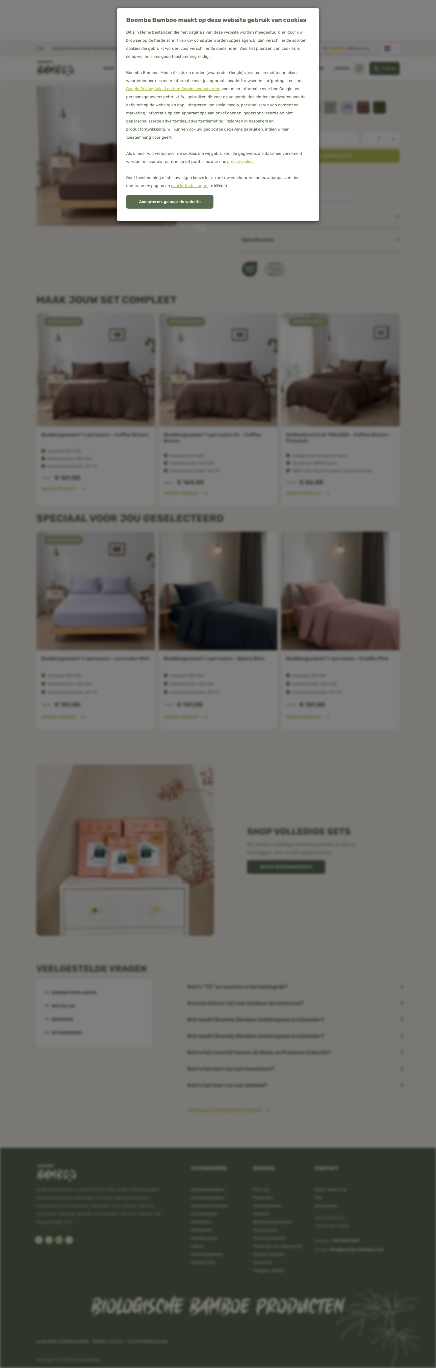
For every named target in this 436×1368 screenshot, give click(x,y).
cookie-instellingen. (189, 185)
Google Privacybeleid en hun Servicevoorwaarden (173, 88)
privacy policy (240, 161)
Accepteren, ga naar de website (170, 201)
